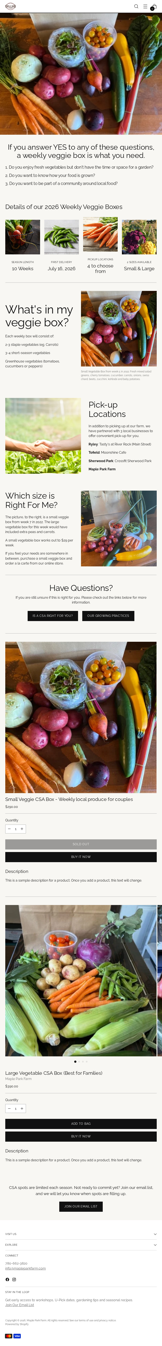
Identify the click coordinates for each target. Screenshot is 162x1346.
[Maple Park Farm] (10, 6)
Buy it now (81, 857)
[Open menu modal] (145, 6)
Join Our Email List (19, 1305)
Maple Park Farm (18, 1079)
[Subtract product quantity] (9, 829)
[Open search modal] (136, 6)
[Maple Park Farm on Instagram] (14, 1280)
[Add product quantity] (22, 829)
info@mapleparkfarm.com (25, 1268)
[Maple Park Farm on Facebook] (7, 1280)
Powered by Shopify (17, 1324)
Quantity (11, 820)
